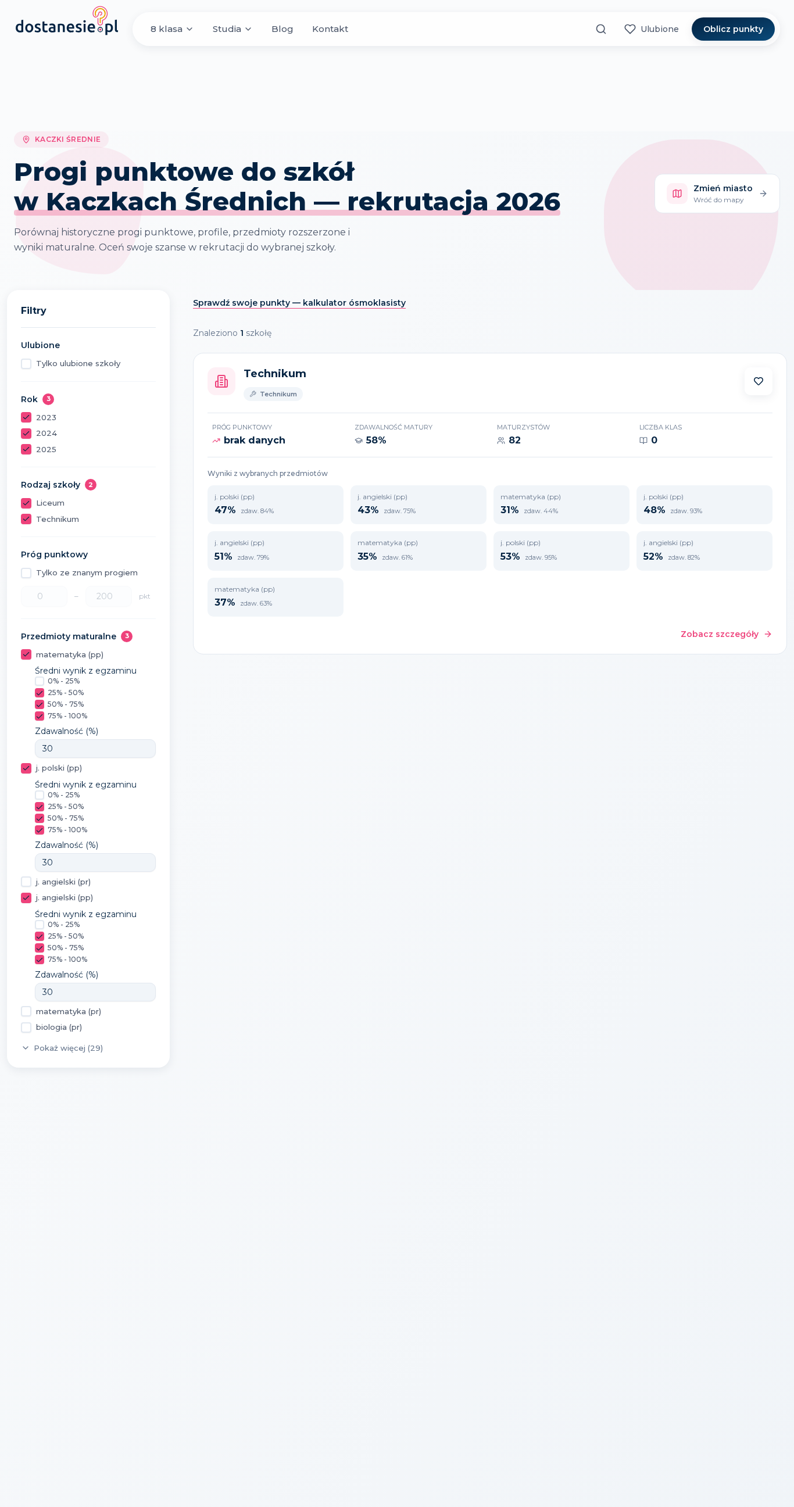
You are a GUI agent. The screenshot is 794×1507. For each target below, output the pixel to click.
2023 (46, 417)
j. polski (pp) (59, 767)
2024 (46, 433)
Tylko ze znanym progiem (87, 572)
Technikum (57, 519)
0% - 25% (64, 680)
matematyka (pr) (68, 1011)
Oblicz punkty (733, 29)
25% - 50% (66, 692)
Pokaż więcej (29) (68, 1048)
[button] (758, 381)
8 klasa (167, 28)
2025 (46, 449)
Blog (282, 28)
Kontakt (330, 28)
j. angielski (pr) (63, 881)
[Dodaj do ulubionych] (758, 381)
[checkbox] (26, 364)
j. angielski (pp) (64, 897)
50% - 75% (66, 704)
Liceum (50, 502)
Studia (227, 28)
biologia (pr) (59, 1027)
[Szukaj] (601, 29)
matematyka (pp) (69, 654)
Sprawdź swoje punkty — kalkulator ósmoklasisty (299, 303)
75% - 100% (67, 715)
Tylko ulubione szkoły (78, 363)
